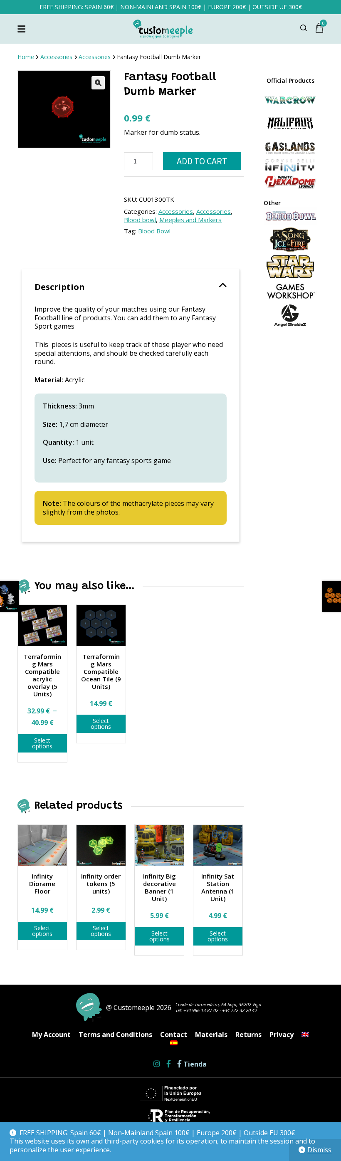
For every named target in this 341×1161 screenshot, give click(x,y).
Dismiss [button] (319, 1149)
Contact (173, 1034)
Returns (248, 1034)
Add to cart (202, 161)
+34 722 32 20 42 (239, 1010)
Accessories (56, 57)
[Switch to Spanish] (174, 1042)
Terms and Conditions (115, 1034)
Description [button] (60, 286)
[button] (98, 82)
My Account (51, 1034)
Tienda (194, 1064)
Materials (211, 1034)
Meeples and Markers (190, 219)
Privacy (281, 1034)
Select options (42, 743)
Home (25, 57)
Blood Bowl (154, 231)
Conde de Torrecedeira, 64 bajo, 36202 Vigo (218, 1004)
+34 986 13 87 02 (200, 1010)
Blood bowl (140, 219)
